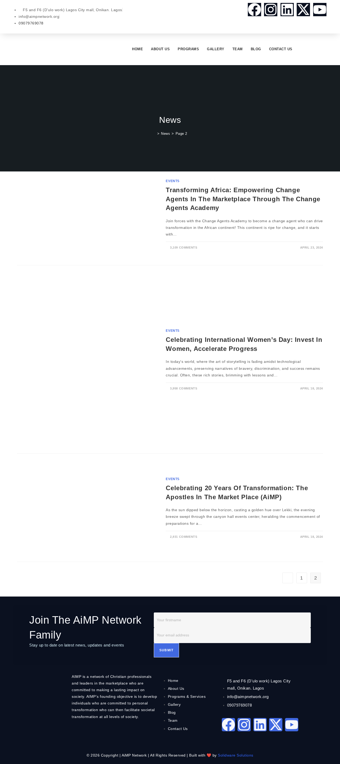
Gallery (215, 49)
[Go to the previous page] (287, 578)
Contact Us (280, 49)
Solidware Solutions (235, 755)
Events (173, 181)
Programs (188, 49)
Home (137, 49)
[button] (301, 49)
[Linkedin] (287, 9)
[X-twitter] (303, 9)
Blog (256, 49)
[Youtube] (320, 9)
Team (237, 49)
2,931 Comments (183, 536)
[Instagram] (271, 9)
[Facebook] (254, 9)
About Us (160, 49)
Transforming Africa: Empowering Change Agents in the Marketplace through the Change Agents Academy (243, 198)
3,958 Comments (183, 388)
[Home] (154, 134)
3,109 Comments (183, 247)
